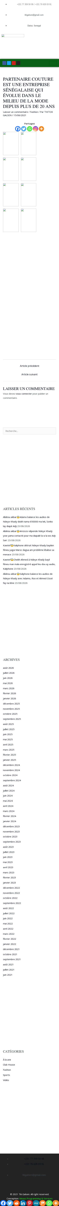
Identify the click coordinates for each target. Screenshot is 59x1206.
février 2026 (9, 693)
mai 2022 (8, 923)
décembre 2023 (11, 826)
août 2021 (8, 964)
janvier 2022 (9, 943)
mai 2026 (8, 683)
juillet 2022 (9, 913)
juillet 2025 (9, 729)
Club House (9, 1064)
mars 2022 (8, 933)
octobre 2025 (10, 713)
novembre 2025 (11, 708)
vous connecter (24, 393)
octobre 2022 (10, 897)
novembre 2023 (11, 831)
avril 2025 (8, 744)
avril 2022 (8, 928)
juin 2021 (8, 974)
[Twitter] (23, 128)
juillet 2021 (9, 969)
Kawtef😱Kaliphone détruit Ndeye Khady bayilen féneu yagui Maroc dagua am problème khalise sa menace (28, 550)
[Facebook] (17, 128)
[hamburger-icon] (53, 63)
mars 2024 (8, 811)
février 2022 (9, 938)
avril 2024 (8, 805)
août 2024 (8, 785)
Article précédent (29, 366)
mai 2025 (8, 739)
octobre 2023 (10, 836)
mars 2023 (8, 872)
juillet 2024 (9, 790)
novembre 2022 (11, 892)
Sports (6, 1074)
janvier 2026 (9, 698)
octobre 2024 (10, 775)
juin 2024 (8, 795)
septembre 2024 (12, 780)
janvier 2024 (9, 821)
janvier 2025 (9, 759)
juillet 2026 (9, 672)
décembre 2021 (11, 949)
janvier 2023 (9, 882)
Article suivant (29, 374)
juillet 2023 (9, 851)
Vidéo (6, 1080)
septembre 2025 (12, 718)
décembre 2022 (11, 887)
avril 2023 (8, 867)
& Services (46, 1198)
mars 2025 (8, 749)
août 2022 (8, 908)
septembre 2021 (12, 959)
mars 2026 (8, 688)
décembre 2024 (11, 764)
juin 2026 (8, 677)
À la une (7, 1059)
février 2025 (9, 754)
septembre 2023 (12, 841)
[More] (41, 128)
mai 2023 (8, 862)
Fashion (34, 111)
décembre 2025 (11, 703)
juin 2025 (8, 734)
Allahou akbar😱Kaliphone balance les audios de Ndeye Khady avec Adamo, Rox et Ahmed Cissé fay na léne (28, 578)
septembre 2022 (12, 903)
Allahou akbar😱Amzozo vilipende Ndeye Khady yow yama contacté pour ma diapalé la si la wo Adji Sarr (29, 536)
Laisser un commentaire (15, 111)
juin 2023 (8, 856)
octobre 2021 (10, 954)
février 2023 (9, 877)
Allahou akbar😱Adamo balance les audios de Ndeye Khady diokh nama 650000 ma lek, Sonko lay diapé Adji (28, 521)
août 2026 (8, 667)
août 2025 (8, 724)
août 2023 (8, 846)
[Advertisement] (29, 264)
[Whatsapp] (29, 128)
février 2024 (9, 816)
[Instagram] (35, 128)
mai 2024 (8, 800)
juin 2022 (8, 918)
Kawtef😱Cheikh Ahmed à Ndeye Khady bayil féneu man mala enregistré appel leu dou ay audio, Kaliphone (29, 564)
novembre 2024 (11, 770)
